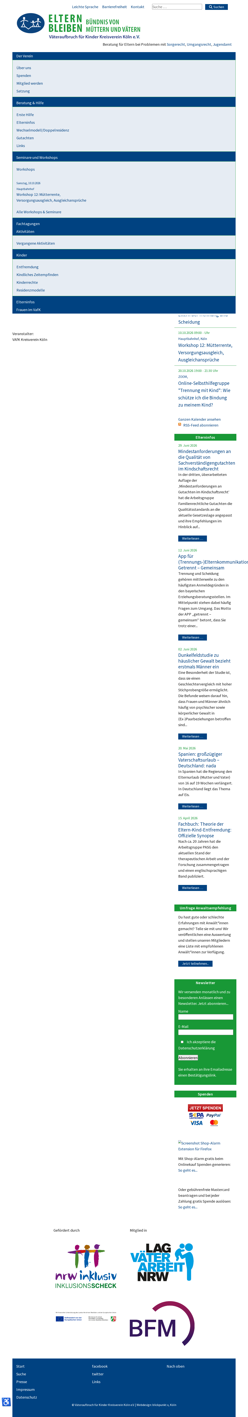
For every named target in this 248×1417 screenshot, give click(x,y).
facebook (100, 1366)
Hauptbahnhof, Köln (192, 339)
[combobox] (177, 6)
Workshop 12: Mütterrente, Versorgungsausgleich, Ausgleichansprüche (205, 352)
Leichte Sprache (85, 6)
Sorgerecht (176, 44)
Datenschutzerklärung (196, 1048)
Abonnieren (188, 1057)
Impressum (25, 1389)
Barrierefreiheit (114, 6)
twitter (97, 1373)
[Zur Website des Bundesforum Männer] (162, 1323)
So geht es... (187, 1170)
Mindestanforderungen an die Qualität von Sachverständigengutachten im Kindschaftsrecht (206, 460)
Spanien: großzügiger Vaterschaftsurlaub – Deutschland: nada (200, 760)
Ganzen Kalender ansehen (199, 419)
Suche (21, 1373)
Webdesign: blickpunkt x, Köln (156, 1405)
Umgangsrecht (199, 44)
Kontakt (137, 6)
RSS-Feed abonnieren (200, 425)
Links (96, 1381)
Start (20, 1366)
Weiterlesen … (192, 539)
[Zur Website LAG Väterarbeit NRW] (162, 1262)
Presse (21, 1381)
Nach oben (175, 1366)
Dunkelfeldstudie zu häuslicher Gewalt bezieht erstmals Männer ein (204, 661)
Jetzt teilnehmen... (195, 964)
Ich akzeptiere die (197, 1044)
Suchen (218, 7)
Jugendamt (222, 44)
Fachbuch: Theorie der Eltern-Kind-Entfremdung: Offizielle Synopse (205, 830)
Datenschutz (26, 1397)
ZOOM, (183, 377)
